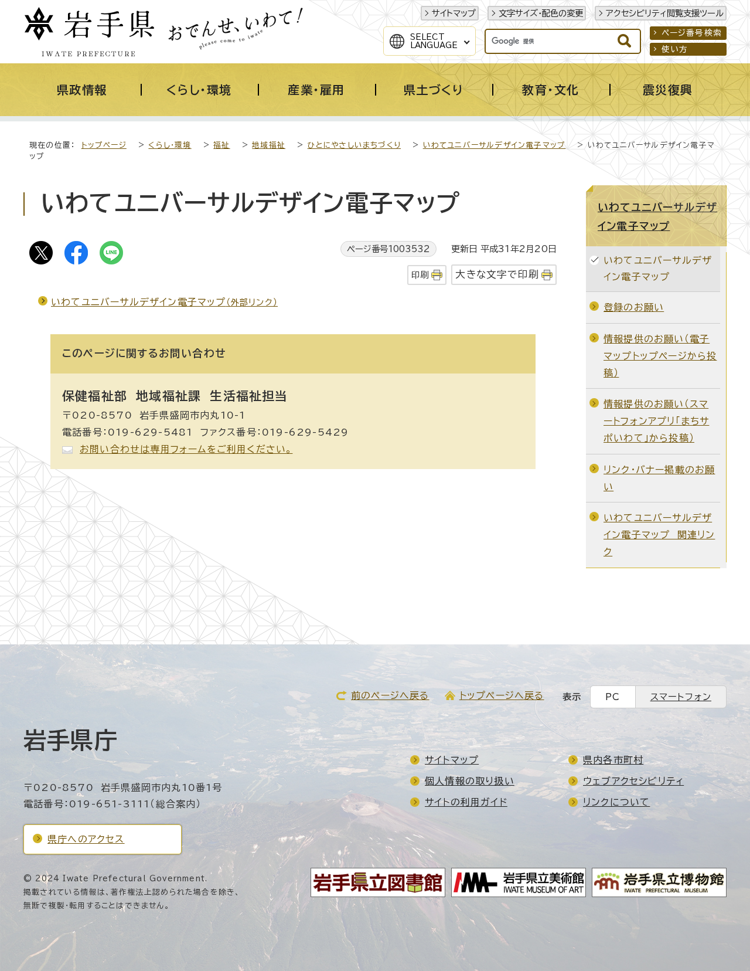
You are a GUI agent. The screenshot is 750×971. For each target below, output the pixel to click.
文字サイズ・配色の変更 (541, 13)
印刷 (420, 274)
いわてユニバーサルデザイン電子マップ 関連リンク (659, 534)
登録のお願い (634, 307)
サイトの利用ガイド (466, 802)
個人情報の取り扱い (469, 781)
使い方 (675, 49)
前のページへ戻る (390, 695)
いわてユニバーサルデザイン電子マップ (494, 145)
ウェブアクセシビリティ (633, 781)
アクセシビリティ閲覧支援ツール (665, 13)
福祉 (221, 145)
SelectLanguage (434, 41)
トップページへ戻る (501, 695)
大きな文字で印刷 (497, 274)
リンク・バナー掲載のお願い (659, 478)
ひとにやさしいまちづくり (354, 145)
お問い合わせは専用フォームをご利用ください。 (186, 449)
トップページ (104, 145)
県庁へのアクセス (86, 839)
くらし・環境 (169, 145)
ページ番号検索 (692, 33)
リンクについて (616, 802)
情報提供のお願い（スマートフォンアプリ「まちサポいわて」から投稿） (656, 421)
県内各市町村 (613, 760)
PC (612, 696)
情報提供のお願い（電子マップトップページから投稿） (660, 356)
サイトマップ (454, 13)
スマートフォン (680, 696)
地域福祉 (268, 145)
